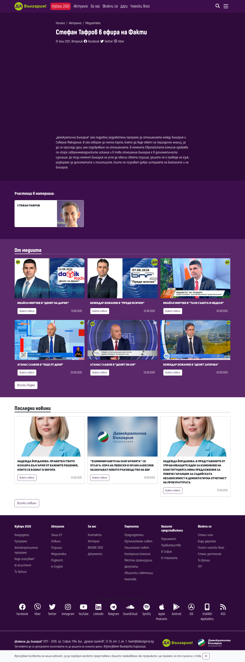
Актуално (81, 6)
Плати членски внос (211, 548)
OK (206, 656)
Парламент (168, 539)
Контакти (95, 535)
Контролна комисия (137, 554)
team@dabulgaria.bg (141, 641)
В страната (169, 558)
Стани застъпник (209, 554)
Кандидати (21, 535)
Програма (20, 541)
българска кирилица (133, 646)
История (93, 541)
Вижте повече (27, 311)
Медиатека (93, 23)
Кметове (130, 579)
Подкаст (57, 560)
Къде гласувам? (24, 559)
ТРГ (200, 567)
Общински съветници (138, 573)
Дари (124, 6)
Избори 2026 (60, 6)
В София (166, 552)
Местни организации (138, 560)
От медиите (28, 250)
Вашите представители (172, 528)
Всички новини (26, 503)
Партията (131, 526)
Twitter (108, 41)
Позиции (56, 548)
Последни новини (32, 408)
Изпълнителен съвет (138, 541)
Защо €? (56, 535)
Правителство (171, 545)
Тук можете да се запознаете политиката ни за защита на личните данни (58, 646)
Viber (120, 41)
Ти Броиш (20, 572)
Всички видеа (26, 385)
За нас (95, 6)
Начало (60, 23)
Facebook (93, 41)
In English (57, 567)
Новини (55, 541)
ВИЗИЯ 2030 (95, 548)
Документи (95, 554)
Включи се (110, 6)
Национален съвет (136, 548)
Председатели (134, 535)
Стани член (205, 535)
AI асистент (22, 565)
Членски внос (140, 6)
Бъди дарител (207, 541)
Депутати (131, 567)
